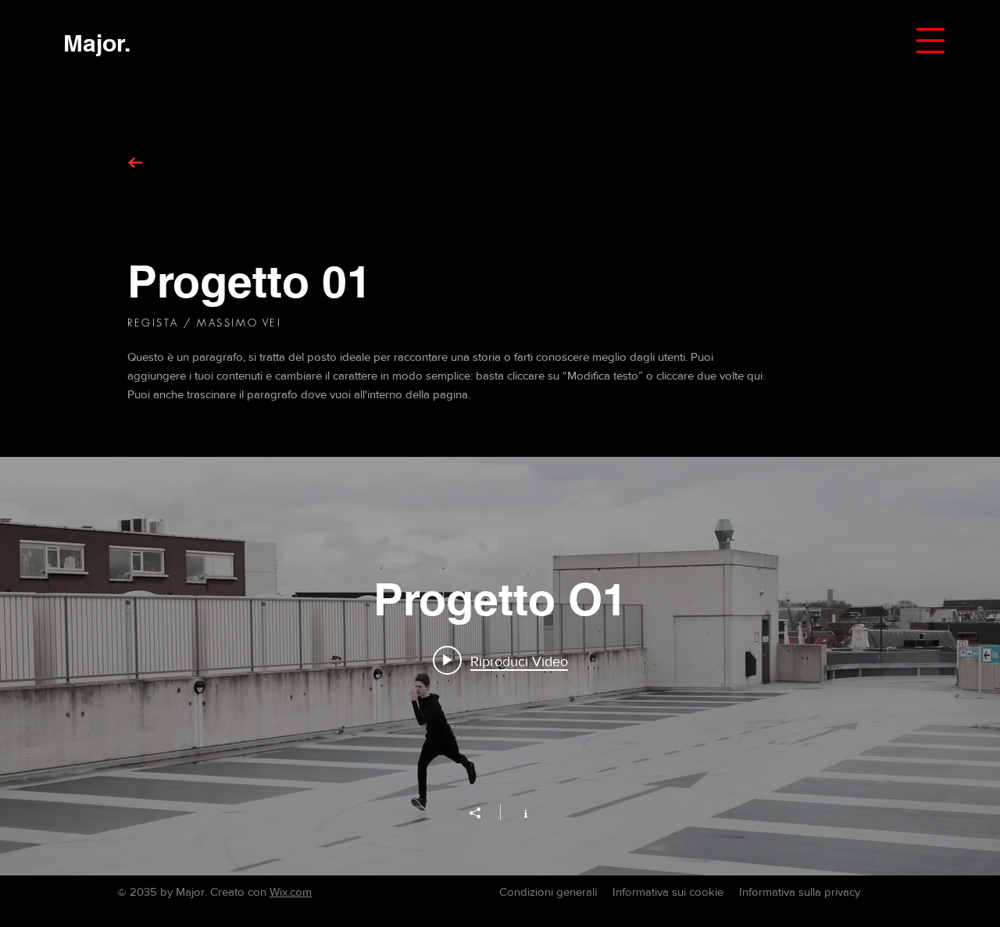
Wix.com (291, 891)
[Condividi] (483, 813)
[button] (930, 40)
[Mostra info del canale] (517, 812)
